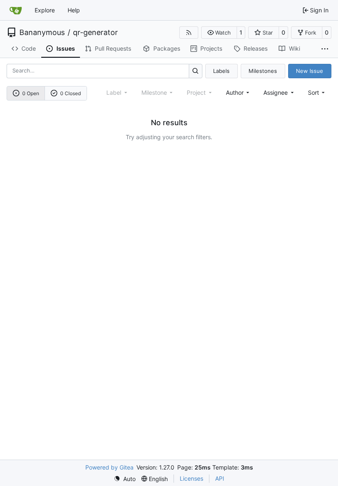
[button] (219, 32)
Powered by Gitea (109, 467)
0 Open (30, 93)
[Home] (15, 10)
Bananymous (42, 32)
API (219, 478)
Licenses (191, 478)
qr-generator (95, 32)
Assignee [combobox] (275, 92)
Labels (221, 71)
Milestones (263, 71)
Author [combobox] (235, 92)
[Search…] (195, 71)
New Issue (309, 71)
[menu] (317, 92)
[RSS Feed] (188, 32)
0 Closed (70, 93)
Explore (45, 10)
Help (74, 10)
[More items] (324, 49)
